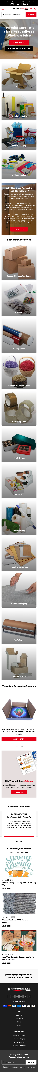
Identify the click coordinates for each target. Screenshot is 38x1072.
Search (31, 14)
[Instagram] (13, 996)
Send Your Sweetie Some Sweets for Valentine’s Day (18, 958)
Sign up (31, 1062)
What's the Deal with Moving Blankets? (15, 921)
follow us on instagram (20, 978)
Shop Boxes (19, 42)
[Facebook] (9, 996)
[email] (28, 996)
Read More (6, 888)
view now (19, 792)
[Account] (31, 9)
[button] (3, 9)
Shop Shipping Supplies (19, 48)
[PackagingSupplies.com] (19, 9)
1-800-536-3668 (20, 205)
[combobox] (14, 14)
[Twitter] (17, 996)
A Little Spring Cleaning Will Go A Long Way (19, 884)
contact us (19, 229)
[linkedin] (20, 996)
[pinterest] (24, 996)
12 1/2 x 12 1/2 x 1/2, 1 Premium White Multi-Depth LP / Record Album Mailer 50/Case (19, 730)
